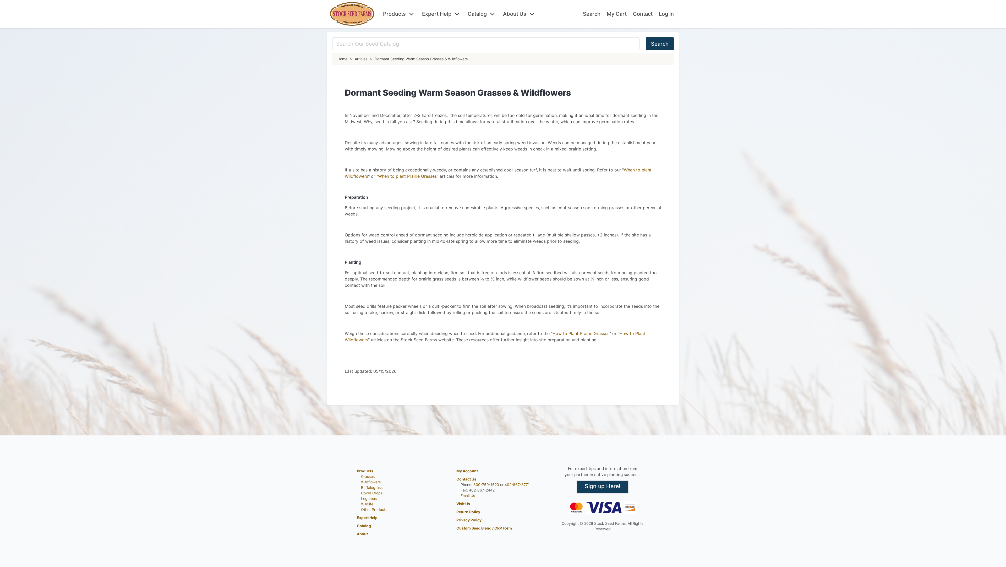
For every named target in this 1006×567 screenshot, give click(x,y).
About (362, 534)
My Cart (617, 14)
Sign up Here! (602, 486)
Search (591, 14)
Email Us (468, 495)
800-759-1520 (486, 484)
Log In (666, 14)
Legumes (369, 498)
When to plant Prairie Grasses (407, 176)
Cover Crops (371, 493)
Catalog (477, 14)
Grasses (368, 476)
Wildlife (367, 504)
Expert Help (436, 14)
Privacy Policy (469, 520)
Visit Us (463, 503)
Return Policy (468, 512)
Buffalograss (371, 487)
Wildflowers (371, 482)
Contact (643, 14)
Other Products (374, 509)
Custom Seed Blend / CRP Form (484, 528)
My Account (467, 471)
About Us (514, 14)
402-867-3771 (517, 484)
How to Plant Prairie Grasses (581, 333)
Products (394, 14)
